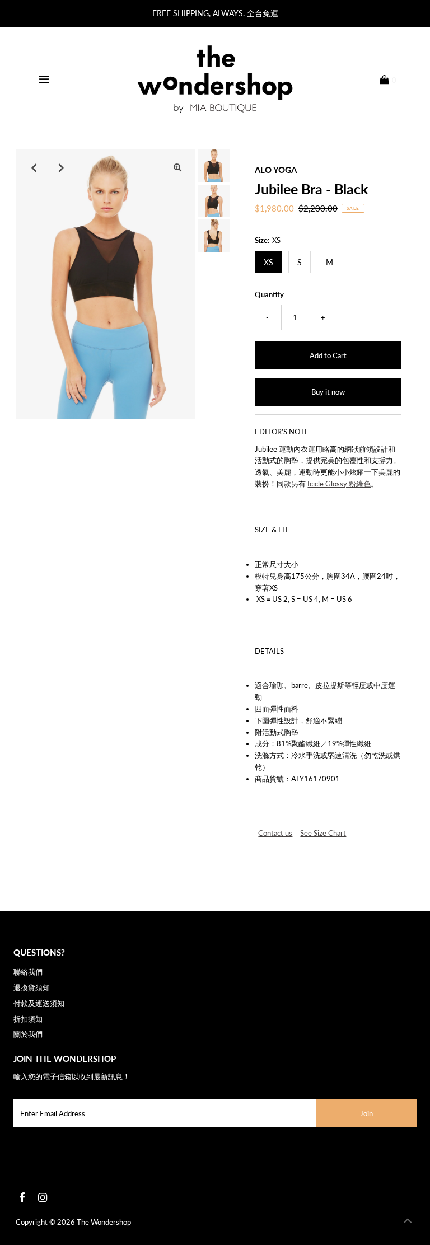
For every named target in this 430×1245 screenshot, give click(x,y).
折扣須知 (28, 1018)
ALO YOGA (276, 170)
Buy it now (328, 391)
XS (268, 262)
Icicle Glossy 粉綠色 (339, 483)
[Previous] (33, 167)
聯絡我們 (28, 971)
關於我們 (28, 1033)
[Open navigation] (44, 79)
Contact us (275, 833)
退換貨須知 (31, 987)
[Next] (61, 167)
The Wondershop (104, 1222)
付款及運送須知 (38, 1003)
